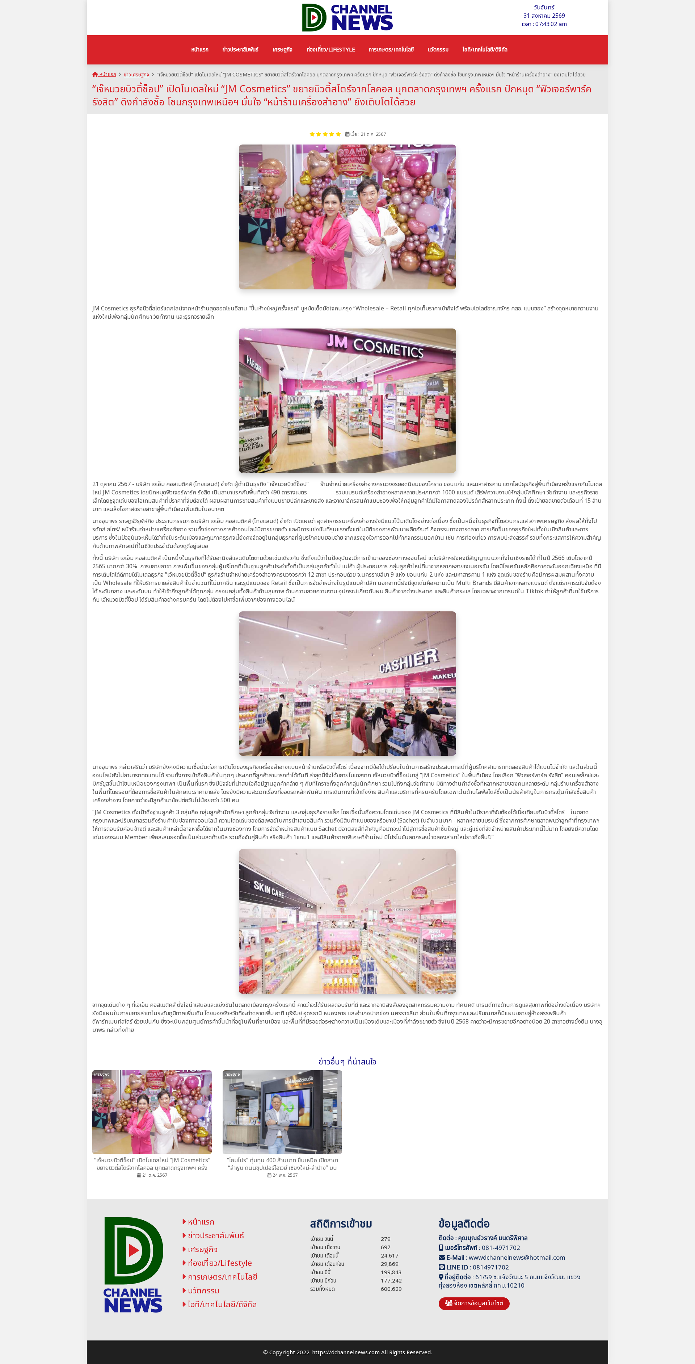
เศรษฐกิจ (202, 1250)
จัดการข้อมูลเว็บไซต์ (478, 1303)
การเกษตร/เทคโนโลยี (222, 1277)
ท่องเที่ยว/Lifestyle (219, 1263)
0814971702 (491, 1267)
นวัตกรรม (203, 1291)
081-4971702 (501, 1248)
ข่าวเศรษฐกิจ (136, 75)
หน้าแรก (107, 74)
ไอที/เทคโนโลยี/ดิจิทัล (221, 1305)
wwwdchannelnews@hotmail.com (517, 1258)
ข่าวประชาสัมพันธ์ (215, 1236)
